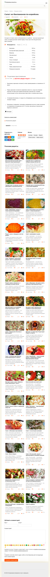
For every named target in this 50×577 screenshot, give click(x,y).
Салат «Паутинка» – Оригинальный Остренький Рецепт (35, 407)
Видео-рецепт (40, 137)
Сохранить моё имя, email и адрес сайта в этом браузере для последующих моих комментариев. (23, 555)
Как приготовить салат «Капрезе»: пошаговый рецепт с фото (14, 382)
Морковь (11, 53)
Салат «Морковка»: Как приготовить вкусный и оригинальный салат (35, 283)
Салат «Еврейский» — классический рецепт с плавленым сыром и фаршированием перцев (35, 357)
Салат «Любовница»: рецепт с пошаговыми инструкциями (13, 210)
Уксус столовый (13, 59)
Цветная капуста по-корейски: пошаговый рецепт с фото (13, 308)
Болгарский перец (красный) (16, 50)
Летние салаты (31, 137)
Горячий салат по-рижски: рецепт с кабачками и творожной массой (14, 186)
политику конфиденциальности (21, 550)
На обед (30, 135)
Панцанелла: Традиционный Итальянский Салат (12, 480)
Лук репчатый (12, 55)
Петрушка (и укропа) (14, 69)
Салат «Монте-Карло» (10, 454)
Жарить (40, 135)
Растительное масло (14, 62)
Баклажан (11, 48)
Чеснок (11, 57)
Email (20, 522)
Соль (10, 64)
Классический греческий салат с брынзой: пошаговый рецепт (13, 161)
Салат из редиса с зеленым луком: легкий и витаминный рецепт (35, 480)
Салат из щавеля (30, 504)
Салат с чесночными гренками (34, 430)
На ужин (35, 135)
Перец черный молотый (15, 66)
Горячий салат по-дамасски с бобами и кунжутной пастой (33, 161)
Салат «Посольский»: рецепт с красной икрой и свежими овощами (35, 454)
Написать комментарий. (10, 117)
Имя (5, 522)
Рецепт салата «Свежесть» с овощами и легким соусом (12, 283)
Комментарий (7, 528)
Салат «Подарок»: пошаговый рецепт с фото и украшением (13, 259)
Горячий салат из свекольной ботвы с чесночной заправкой (35, 186)
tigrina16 (8, 125)
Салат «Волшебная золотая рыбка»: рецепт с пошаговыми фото (35, 210)
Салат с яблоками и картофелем (13, 430)
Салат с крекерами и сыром (33, 234)
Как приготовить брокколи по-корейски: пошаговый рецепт (33, 308)
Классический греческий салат (34, 382)
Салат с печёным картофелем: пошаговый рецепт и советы (13, 357)
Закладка (9, 111)
